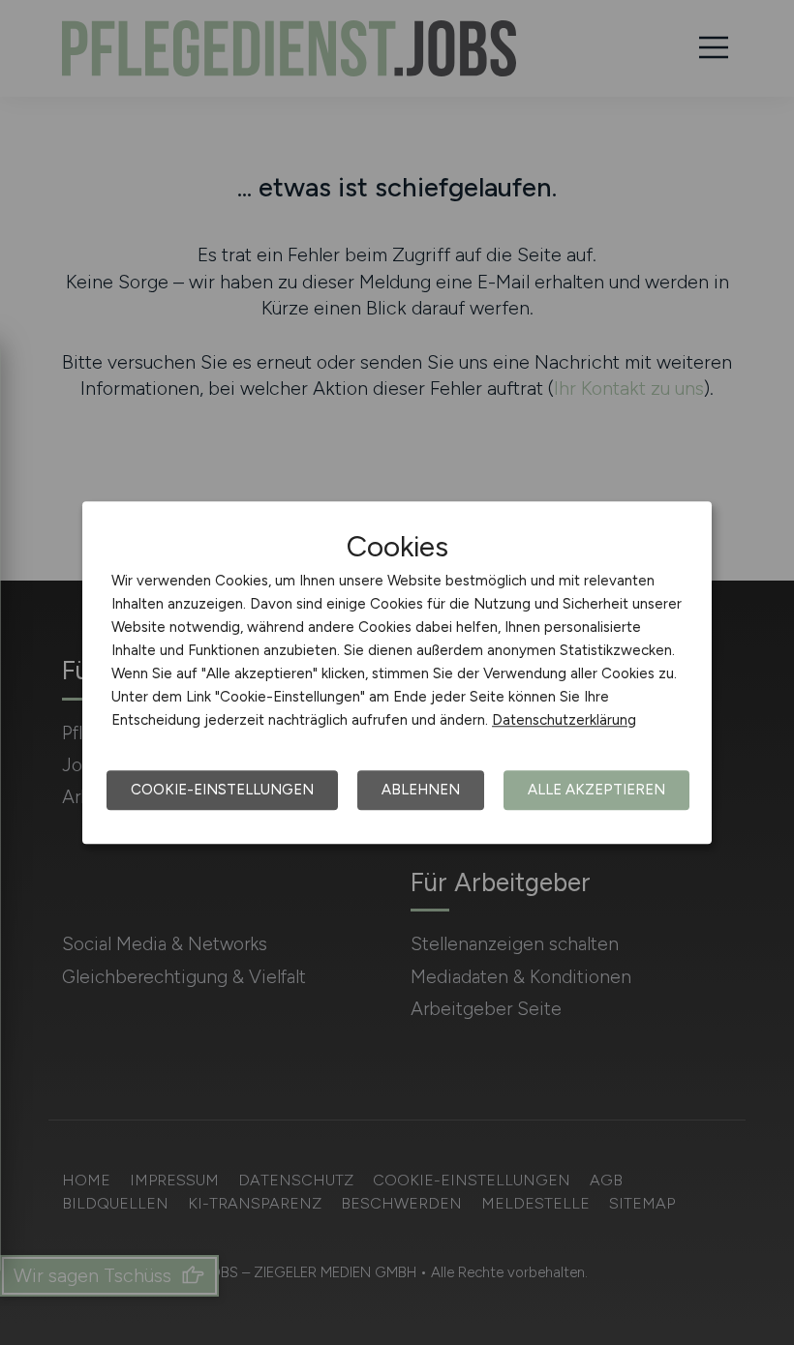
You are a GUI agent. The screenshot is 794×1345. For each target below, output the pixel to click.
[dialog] (397, 672)
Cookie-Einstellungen (222, 789)
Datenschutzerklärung (564, 720)
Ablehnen (421, 789)
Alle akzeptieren (596, 789)
